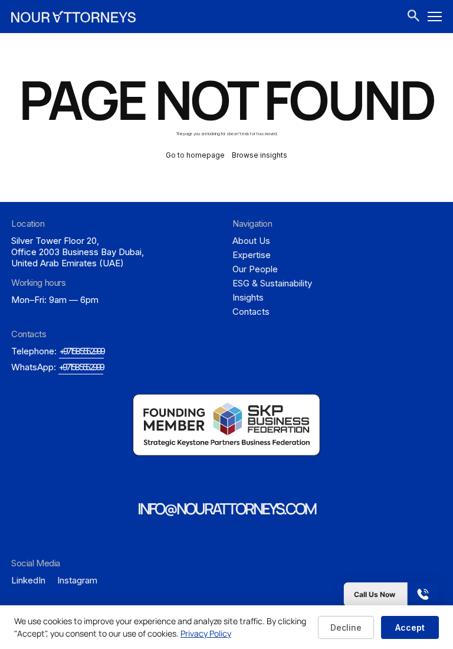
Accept (410, 627)
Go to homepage (195, 155)
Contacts (251, 311)
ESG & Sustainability (272, 283)
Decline (346, 627)
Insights (248, 297)
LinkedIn (28, 580)
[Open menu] (435, 16)
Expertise (251, 254)
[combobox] (414, 16)
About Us (251, 240)
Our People (255, 269)
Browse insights (259, 155)
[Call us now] (355, 594)
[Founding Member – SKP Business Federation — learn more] (226, 425)
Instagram (77, 580)
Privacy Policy (205, 633)
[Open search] (413, 17)
